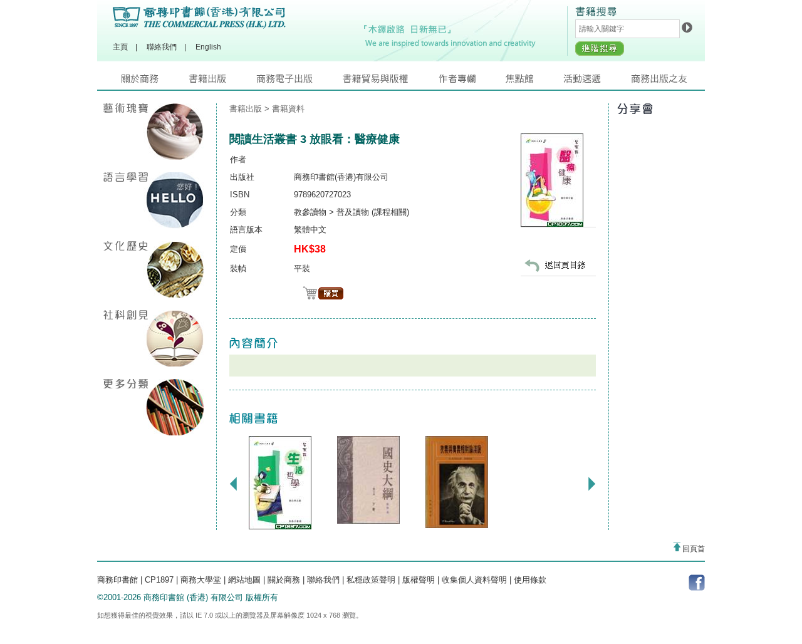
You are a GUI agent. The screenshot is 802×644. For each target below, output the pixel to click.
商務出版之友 (664, 82)
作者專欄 (472, 82)
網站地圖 (244, 579)
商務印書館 (117, 579)
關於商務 (155, 82)
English (208, 47)
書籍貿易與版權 (390, 82)
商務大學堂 (200, 579)
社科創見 (153, 338)
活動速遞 (597, 82)
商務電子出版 (299, 82)
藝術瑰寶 (153, 131)
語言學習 (153, 200)
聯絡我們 (162, 47)
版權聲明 (418, 579)
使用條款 (530, 579)
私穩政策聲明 (370, 579)
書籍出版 (222, 82)
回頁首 (692, 548)
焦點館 (534, 82)
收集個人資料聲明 (474, 579)
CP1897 (159, 579)
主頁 (120, 47)
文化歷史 (153, 269)
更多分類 (153, 407)
